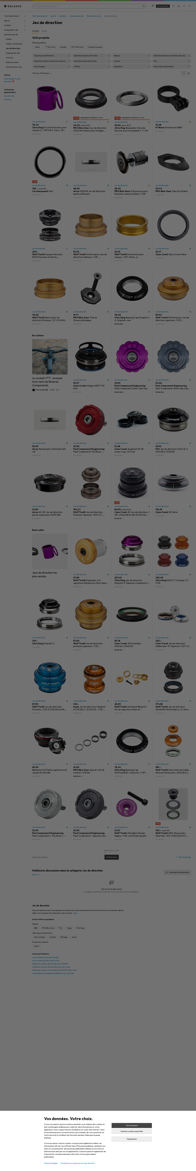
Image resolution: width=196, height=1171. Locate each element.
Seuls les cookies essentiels (132, 1131)
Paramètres (132, 1139)
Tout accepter (132, 1125)
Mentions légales (51, 1163)
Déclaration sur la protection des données (78, 1163)
